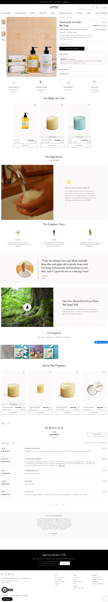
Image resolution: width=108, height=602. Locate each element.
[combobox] (89, 442)
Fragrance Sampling (65, 13)
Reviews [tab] (3, 423)
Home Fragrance (20, 13)
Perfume (32, 13)
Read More (54, 533)
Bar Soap (69, 17)
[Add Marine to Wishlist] (89, 105)
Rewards (79, 13)
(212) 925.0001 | (5, 578)
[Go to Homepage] (54, 7)
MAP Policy (95, 581)
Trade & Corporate (60, 581)
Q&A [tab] (8, 423)
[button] (7, 352)
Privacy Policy (4, 595)
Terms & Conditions (15, 595)
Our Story (76, 577)
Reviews (75, 586)
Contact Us (57, 583)
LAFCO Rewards (77, 581)
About (89, 13)
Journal (75, 579)
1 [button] (48, 505)
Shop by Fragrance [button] (101, 13)
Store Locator (58, 579)
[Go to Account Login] (97, 8)
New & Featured (5, 13)
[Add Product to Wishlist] (87, 49)
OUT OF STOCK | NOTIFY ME (72, 48)
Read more (61, 465)
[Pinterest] (12, 574)
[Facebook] (5, 574)
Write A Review (97, 434)
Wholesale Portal (96, 577)
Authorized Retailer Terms (98, 583)
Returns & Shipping (59, 577)
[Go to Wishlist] (100, 8)
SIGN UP (65, 563)
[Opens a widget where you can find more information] (7, 599)
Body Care (43, 13)
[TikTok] (9, 574)
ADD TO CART (25, 145)
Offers (75, 583)
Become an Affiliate (97, 579)
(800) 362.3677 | (15, 578)
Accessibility (25, 595)
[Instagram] (2, 574)
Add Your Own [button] (102, 342)
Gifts (52, 13)
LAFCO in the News (78, 588)
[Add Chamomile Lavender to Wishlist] (62, 105)
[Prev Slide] (1, 393)
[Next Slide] (107, 393)
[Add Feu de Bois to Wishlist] (35, 105)
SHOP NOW (63, 2)
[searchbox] (6, 442)
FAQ (56, 586)
